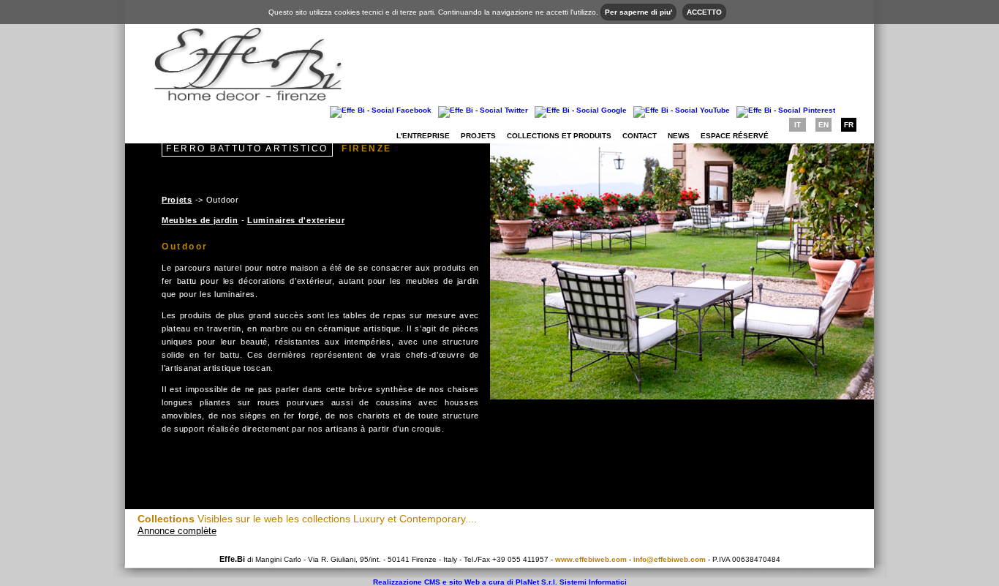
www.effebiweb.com (591, 559)
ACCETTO (704, 12)
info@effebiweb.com (669, 559)
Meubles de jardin (200, 220)
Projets (478, 136)
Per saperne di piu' (638, 12)
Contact (639, 136)
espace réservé (735, 136)
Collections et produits (559, 136)
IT (797, 125)
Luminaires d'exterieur (295, 220)
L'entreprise (423, 136)
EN (823, 125)
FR (848, 125)
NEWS (679, 136)
